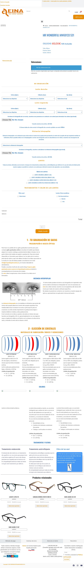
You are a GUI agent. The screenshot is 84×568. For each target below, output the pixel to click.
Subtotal (4, 211)
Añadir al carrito (43, 231)
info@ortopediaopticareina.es (10, 263)
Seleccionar (22, 196)
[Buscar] (68, 11)
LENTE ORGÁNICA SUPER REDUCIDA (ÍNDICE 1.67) (43, 180)
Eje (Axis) (69, 95)
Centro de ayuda (4, 2)
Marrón (63, 199)
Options (4, 214)
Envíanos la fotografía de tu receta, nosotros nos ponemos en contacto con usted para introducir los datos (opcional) (42, 117)
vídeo (62, 127)
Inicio (46, 26)
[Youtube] (81, 565)
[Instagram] (77, 565)
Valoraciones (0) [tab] (7, 61)
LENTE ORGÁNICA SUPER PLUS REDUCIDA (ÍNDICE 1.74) (43, 183)
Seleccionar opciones (14, 506)
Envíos (24, 546)
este (4, 273)
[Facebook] (73, 565)
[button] (42, 21)
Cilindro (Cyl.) (42, 95)
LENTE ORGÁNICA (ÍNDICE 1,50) (43, 175)
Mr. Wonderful (64, 26)
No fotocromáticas (63, 196)
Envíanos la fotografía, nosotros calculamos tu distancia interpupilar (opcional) (42, 150)
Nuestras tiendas (5, 5)
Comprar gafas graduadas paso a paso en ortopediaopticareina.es (18, 268)
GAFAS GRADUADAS (54, 26)
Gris (63, 202)
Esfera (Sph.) (14, 95)
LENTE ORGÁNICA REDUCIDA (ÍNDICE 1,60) (43, 178)
